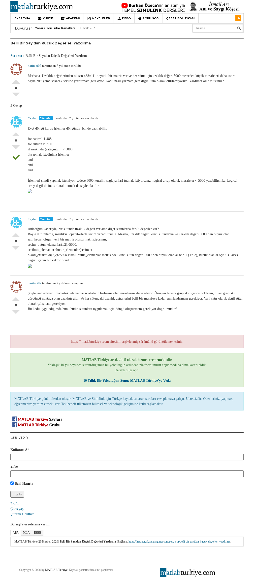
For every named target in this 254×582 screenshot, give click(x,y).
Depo (126, 18)
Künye (48, 18)
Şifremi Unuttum (22, 514)
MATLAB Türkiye (56, 570)
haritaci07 (34, 66)
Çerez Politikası (180, 18)
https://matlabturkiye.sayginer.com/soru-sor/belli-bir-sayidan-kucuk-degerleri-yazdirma (179, 541)
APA (16, 532)
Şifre (14, 466)
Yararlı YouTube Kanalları (55, 28)
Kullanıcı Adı (20, 450)
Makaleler (101, 18)
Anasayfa (22, 18)
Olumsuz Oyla (16, 97)
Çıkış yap (17, 509)
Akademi (73, 18)
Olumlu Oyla (16, 80)
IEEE (37, 532)
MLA (26, 532)
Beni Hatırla (23, 483)
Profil (14, 504)
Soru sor (151, 18)
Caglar (32, 118)
